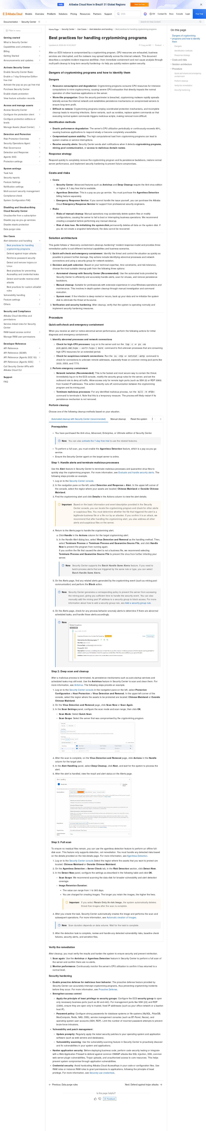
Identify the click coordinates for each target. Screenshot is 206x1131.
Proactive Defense (108, 989)
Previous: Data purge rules (65, 1084)
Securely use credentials (102, 1072)
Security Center (28, 21)
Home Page (54, 29)
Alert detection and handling (101, 29)
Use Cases (81, 29)
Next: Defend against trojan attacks (141, 1084)
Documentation (11, 21)
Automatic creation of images (121, 917)
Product (158, 45)
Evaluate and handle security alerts (136, 472)
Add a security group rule (138, 602)
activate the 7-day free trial (95, 440)
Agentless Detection (137, 855)
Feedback (111, 1098)
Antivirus (78, 684)
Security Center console (81, 480)
